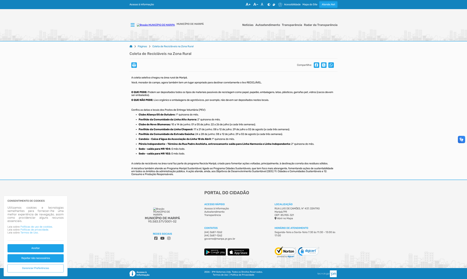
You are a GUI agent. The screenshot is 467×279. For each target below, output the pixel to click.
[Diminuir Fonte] (256, 5)
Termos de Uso (220, 275)
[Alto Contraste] (269, 4)
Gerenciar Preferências (35, 268)
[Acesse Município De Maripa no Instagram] (169, 238)
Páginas (142, 46)
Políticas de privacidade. (34, 229)
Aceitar (35, 248)
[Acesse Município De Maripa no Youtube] (162, 238)
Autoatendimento (267, 25)
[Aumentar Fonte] (248, 5)
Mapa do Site (309, 4)
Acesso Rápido (214, 204)
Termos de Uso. (29, 232)
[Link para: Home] (131, 46)
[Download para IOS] (238, 254)
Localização (284, 204)
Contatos (211, 228)
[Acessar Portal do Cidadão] (156, 25)
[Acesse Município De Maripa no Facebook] (156, 238)
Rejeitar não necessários (35, 258)
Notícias (248, 25)
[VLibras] (273, 4)
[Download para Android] (215, 254)
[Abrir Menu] (132, 25)
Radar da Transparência (320, 25)
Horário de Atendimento (291, 228)
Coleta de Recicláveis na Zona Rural (173, 46)
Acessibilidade (292, 4)
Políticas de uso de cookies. (36, 226)
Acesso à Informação (216, 208)
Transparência (292, 25)
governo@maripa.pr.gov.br (219, 238)
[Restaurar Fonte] (263, 5)
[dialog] (35, 236)
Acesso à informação (142, 4)
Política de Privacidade (242, 275)
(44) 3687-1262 (213, 232)
